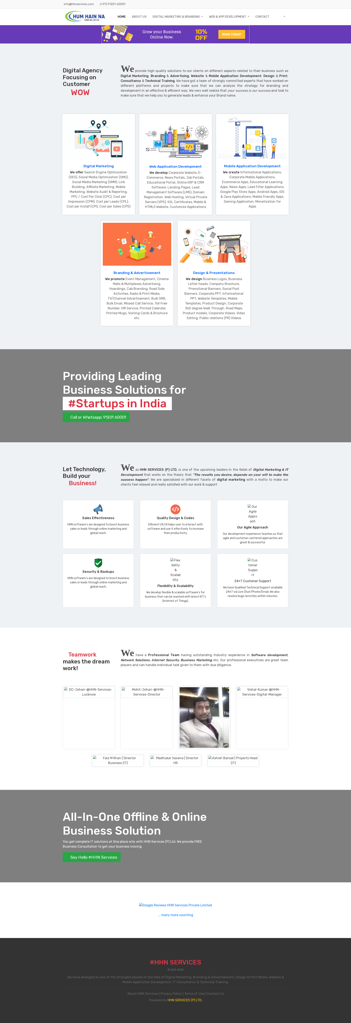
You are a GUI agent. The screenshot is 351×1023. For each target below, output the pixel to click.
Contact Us (215, 994)
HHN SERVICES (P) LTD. (185, 1000)
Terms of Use (194, 994)
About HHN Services (142, 994)
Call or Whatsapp (98, 416)
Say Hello (93, 857)
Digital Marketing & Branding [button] (176, 16)
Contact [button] (262, 16)
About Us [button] (139, 16)
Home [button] (122, 16)
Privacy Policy (171, 994)
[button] (282, 17)
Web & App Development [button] (228, 16)
